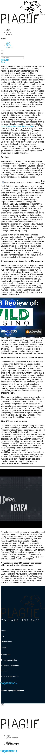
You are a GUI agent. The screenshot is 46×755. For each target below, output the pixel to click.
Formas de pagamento (10, 665)
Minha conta (6, 654)
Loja (8, 30)
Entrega (4, 671)
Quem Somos (6, 642)
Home (3, 631)
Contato (4, 647)
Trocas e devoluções (9, 660)
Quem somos (12, 738)
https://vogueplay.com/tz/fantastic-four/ (17, 126)
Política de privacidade (10, 676)
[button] (6, 39)
